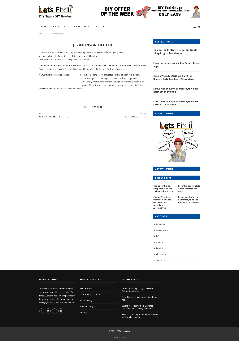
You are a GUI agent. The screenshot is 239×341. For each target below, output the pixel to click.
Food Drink (161, 248)
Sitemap (84, 312)
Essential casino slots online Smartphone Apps (176, 65)
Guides (54, 26)
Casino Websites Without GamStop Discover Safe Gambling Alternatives (173, 77)
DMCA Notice (86, 288)
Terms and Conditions (90, 294)
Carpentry (160, 224)
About (87, 26)
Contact (99, 26)
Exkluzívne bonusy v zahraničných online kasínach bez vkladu (175, 90)
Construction (162, 230)
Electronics (161, 254)
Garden (159, 242)
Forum (76, 26)
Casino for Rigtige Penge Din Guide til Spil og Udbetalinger (175, 51)
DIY (157, 236)
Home (43, 26)
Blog (66, 26)
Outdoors (160, 260)
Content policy (86, 306)
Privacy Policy (86, 300)
